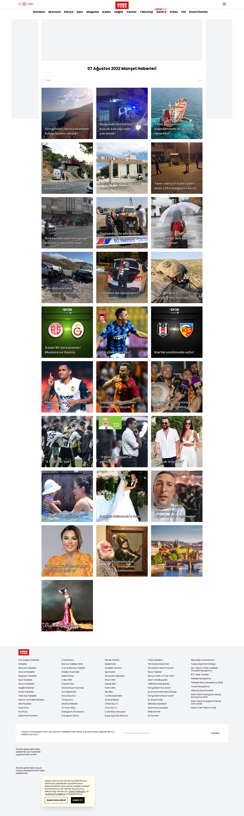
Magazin (92, 12)
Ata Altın (109, 691)
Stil (183, 12)
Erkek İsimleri (154, 711)
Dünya (68, 12)
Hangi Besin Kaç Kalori (159, 687)
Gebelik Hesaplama (201, 678)
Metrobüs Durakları (157, 703)
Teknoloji (146, 12)
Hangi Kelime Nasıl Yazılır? (161, 695)
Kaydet (215, 733)
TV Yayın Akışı (68, 707)
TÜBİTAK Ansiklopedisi (159, 683)
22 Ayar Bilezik (112, 699)
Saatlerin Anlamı (113, 667)
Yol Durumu (67, 699)
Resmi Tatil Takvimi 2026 (203, 707)
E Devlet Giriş (68, 683)
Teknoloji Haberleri (27, 695)
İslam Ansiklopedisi (157, 679)
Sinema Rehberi (70, 703)
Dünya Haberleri (26, 683)
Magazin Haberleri (27, 675)
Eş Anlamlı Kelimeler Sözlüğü (162, 691)
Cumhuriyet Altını (113, 695)
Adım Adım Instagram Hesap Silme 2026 (206, 702)
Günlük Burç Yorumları (73, 687)
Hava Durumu (69, 695)
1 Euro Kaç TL (111, 707)
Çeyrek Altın (110, 683)
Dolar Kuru (23, 707)
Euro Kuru (23, 711)
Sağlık (118, 12)
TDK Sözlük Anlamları (158, 664)
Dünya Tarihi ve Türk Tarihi (161, 675)
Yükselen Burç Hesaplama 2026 (207, 682)
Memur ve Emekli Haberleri (31, 699)
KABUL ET (78, 800)
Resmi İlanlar (198, 12)
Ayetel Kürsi (110, 664)
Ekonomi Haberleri (27, 667)
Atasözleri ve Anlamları (202, 660)
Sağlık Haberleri (26, 687)
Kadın (106, 12)
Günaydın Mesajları (115, 675)
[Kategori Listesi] (224, 4)
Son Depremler (69, 691)
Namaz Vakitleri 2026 (72, 664)
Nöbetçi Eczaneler (70, 671)
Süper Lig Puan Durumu (116, 715)
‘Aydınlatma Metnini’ (55, 794)
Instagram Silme (70, 715)
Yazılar (131, 12)
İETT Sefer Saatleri (200, 674)
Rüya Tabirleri (155, 671)
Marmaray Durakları (158, 707)
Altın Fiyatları (24, 703)
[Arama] (20, 4)
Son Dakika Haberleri (28, 660)
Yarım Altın (110, 687)
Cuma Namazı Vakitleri (73, 667)
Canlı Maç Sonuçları (115, 711)
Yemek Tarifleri (112, 660)
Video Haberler (155, 660)
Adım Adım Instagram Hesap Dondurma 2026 (206, 695)
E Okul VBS (67, 679)
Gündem (39, 12)
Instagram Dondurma (73, 711)
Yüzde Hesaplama (200, 686)
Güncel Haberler (26, 671)
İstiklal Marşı (68, 675)
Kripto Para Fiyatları (28, 715)
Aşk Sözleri (110, 671)
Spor (80, 12)
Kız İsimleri (153, 715)
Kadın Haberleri (26, 691)
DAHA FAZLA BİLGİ (56, 800)
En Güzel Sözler (155, 699)
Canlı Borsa (68, 660)
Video (174, 12)
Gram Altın (110, 679)
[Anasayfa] (23, 652)
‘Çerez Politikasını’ (77, 791)
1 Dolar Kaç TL (111, 703)
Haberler (22, 664)
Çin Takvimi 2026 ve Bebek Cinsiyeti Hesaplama (204, 669)
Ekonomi (54, 12)
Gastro (161, 12)
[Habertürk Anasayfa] (122, 4)
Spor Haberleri (25, 679)
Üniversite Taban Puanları (161, 667)
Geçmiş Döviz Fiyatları (202, 690)
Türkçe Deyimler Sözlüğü (203, 664)
